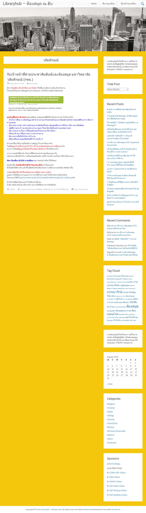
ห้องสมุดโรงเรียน (123, 314)
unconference (111, 282)
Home (94, 3)
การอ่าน (118, 282)
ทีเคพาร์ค (132, 285)
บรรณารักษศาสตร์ (130, 288)
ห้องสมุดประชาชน (123, 310)
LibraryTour (112, 423)
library (131, 276)
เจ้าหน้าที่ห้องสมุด (62, 189)
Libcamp (117, 276)
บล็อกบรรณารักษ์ (120, 296)
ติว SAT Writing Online (117, 490)
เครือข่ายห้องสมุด (120, 317)
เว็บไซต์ (116, 320)
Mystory (110, 427)
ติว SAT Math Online (116, 486)
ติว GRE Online (113, 477)
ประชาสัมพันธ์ (37, 189)
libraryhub (33, 84)
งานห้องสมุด (124, 285)
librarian (125, 276)
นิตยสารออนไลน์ (118, 288)
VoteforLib (111, 443)
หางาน (53, 189)
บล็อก (113, 296)
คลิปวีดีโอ (130, 282)
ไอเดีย (134, 320)
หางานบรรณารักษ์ (120, 307)
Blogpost (111, 404)
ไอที (131, 320)
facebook (110, 276)
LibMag (110, 415)
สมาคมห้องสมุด (117, 302)
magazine (118, 279)
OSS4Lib (110, 435)
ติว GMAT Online (114, 481)
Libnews (111, 419)
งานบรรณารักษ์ (25, 189)
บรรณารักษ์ (114, 292)
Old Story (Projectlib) (116, 431)
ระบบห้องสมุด (129, 299)
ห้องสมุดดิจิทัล (111, 311)
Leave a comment (81, 189)
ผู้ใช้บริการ (120, 299)
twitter (130, 279)
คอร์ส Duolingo (113, 464)
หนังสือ (133, 302)
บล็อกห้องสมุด (130, 296)
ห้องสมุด (132, 306)
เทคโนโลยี (130, 317)
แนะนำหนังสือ (124, 320)
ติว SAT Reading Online (117, 495)
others (110, 439)
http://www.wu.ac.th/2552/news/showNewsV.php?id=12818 (44, 177)
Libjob (12, 189)
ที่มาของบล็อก (108, 3)
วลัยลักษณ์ (46, 189)
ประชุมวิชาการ (111, 299)
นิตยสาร (110, 288)
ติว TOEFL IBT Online (116, 473)
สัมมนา (126, 302)
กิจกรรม (124, 282)
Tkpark (125, 279)
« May (109, 384)
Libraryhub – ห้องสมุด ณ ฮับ (28, 3)
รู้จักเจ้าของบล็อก (128, 3)
